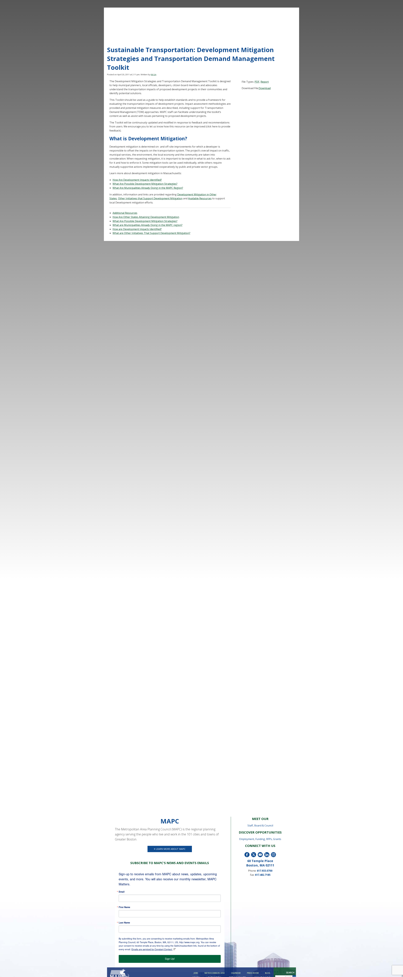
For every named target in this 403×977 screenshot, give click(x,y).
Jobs (196, 973)
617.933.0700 (264, 870)
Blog (267, 973)
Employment (246, 839)
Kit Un (153, 74)
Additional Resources (125, 213)
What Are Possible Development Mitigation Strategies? (145, 184)
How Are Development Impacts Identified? (137, 180)
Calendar (236, 973)
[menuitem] (196, 973)
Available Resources (200, 198)
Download (265, 88)
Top (395, 969)
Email (122, 892)
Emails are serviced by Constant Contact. (152, 949)
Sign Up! (170, 958)
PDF (257, 81)
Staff (250, 825)
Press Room (253, 973)
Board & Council (263, 825)
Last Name (124, 922)
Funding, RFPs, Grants (268, 839)
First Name (124, 907)
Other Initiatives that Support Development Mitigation (150, 198)
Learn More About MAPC (170, 848)
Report (265, 81)
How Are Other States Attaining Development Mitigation (146, 217)
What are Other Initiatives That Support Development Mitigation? (151, 233)
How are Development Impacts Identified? (137, 229)
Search (290, 972)
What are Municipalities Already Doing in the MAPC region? (147, 225)
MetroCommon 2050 (214, 973)
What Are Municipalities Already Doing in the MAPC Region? (148, 188)
